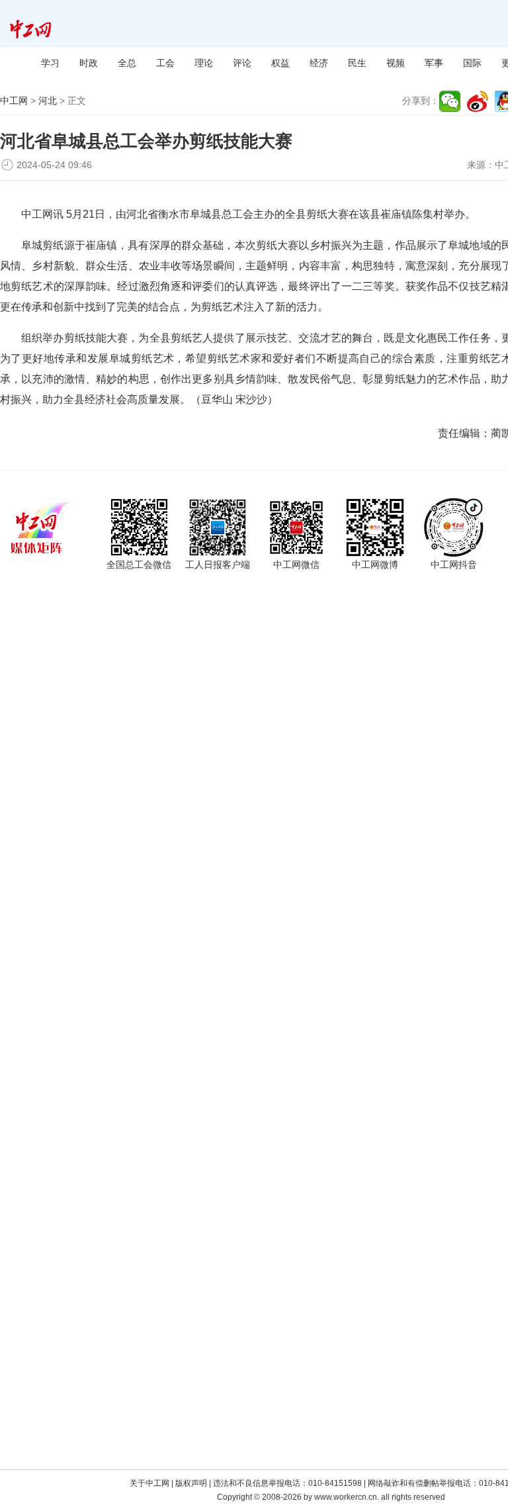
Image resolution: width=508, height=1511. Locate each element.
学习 (50, 63)
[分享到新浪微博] (477, 101)
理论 (203, 63)
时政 (88, 63)
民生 (357, 63)
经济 (319, 63)
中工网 (14, 100)
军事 (434, 63)
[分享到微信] (449, 101)
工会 (165, 63)
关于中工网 (149, 1483)
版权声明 (191, 1483)
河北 (47, 100)
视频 (395, 63)
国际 (472, 63)
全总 (127, 63)
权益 (280, 63)
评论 (242, 63)
